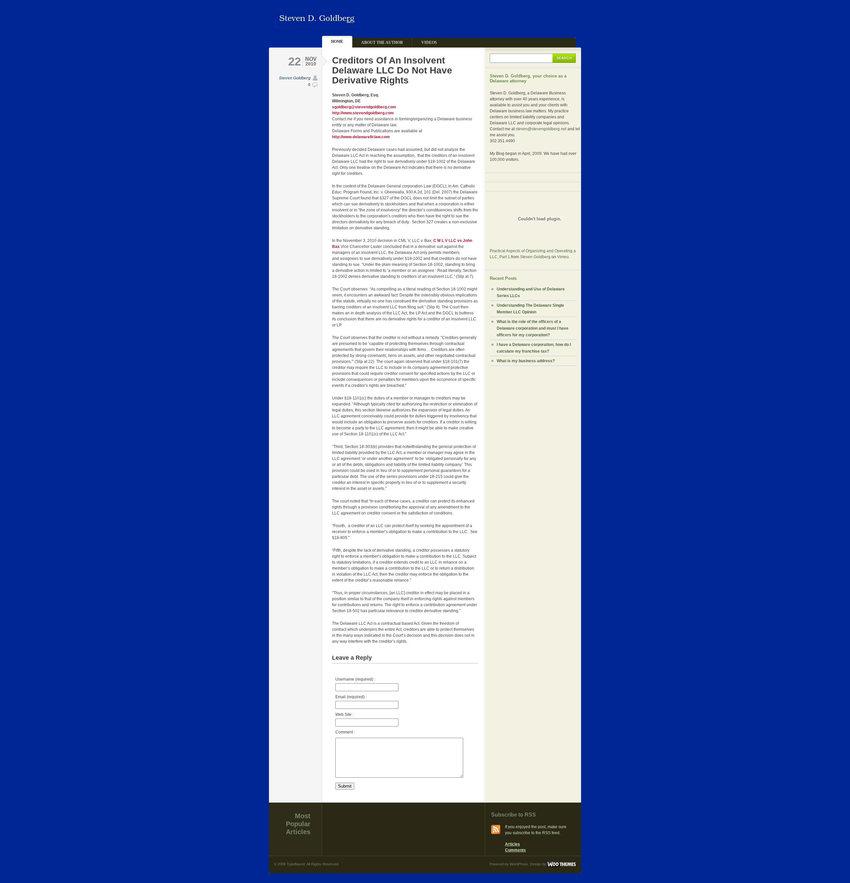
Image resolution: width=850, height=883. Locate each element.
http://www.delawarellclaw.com (361, 137)
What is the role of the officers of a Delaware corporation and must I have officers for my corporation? (532, 328)
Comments (515, 850)
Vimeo (563, 257)
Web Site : (344, 714)
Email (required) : (351, 697)
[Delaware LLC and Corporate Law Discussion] (317, 24)
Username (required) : (355, 679)
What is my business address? (526, 361)
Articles (512, 844)
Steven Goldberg (294, 78)
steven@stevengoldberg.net (541, 129)
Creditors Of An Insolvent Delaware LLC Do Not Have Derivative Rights (392, 70)
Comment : (345, 732)
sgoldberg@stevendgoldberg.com (364, 107)
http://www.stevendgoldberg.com (363, 113)
